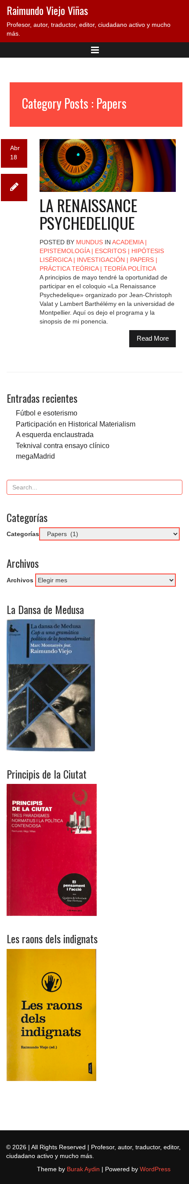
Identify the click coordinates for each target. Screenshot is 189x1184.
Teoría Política (130, 268)
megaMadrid (35, 456)
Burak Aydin (83, 1169)
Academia (127, 242)
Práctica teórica (69, 268)
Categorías (23, 533)
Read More (153, 338)
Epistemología (65, 250)
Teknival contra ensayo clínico (62, 445)
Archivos (20, 580)
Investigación (101, 259)
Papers (142, 259)
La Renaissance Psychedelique (89, 213)
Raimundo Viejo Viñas (47, 10)
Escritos (110, 250)
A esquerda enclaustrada (55, 434)
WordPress (155, 1169)
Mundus (89, 242)
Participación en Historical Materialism (75, 424)
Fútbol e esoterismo (46, 413)
